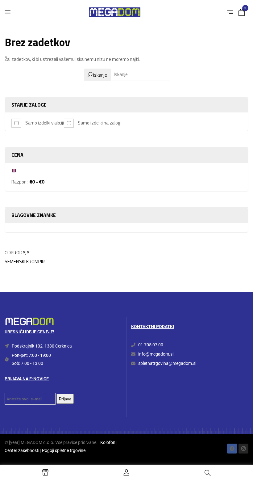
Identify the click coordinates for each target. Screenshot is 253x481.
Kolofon (107, 442)
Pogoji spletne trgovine (63, 450)
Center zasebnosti (22, 450)
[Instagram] (243, 449)
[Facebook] (232, 449)
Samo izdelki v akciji (44, 122)
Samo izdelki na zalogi (100, 122)
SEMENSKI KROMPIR (25, 261)
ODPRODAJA (17, 252)
